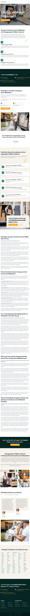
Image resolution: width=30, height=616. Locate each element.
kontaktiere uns (18, 266)
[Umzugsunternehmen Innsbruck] (4, 1)
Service (16, 247)
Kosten (3, 287)
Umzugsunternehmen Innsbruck (12, 613)
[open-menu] (28, 2)
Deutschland (13, 369)
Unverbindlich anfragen (5, 108)
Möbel (24, 259)
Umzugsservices (18, 600)
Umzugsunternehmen (15, 243)
